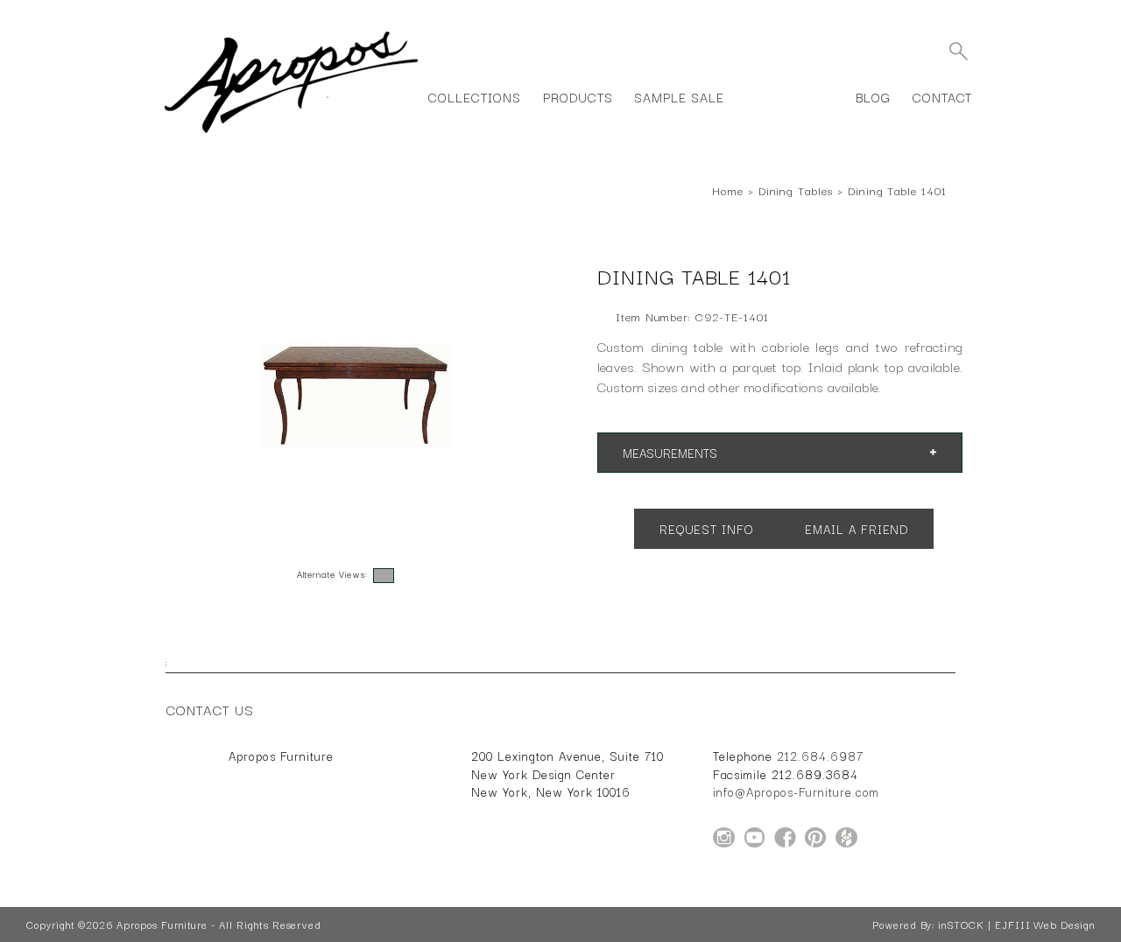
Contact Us (210, 709)
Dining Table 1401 (897, 190)
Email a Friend (856, 528)
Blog (873, 97)
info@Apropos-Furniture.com (796, 791)
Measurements (670, 452)
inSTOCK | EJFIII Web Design (1016, 924)
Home (728, 190)
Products (578, 97)
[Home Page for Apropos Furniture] (291, 133)
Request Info (706, 528)
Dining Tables (795, 190)
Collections (474, 97)
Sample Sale (678, 97)
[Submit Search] (958, 51)
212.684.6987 (820, 755)
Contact (943, 97)
